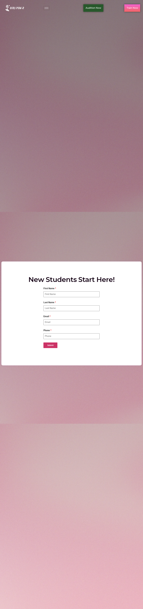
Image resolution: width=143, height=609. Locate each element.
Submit (50, 345)
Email (47, 316)
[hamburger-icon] (46, 8)
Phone (47, 330)
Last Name (49, 302)
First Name (49, 288)
